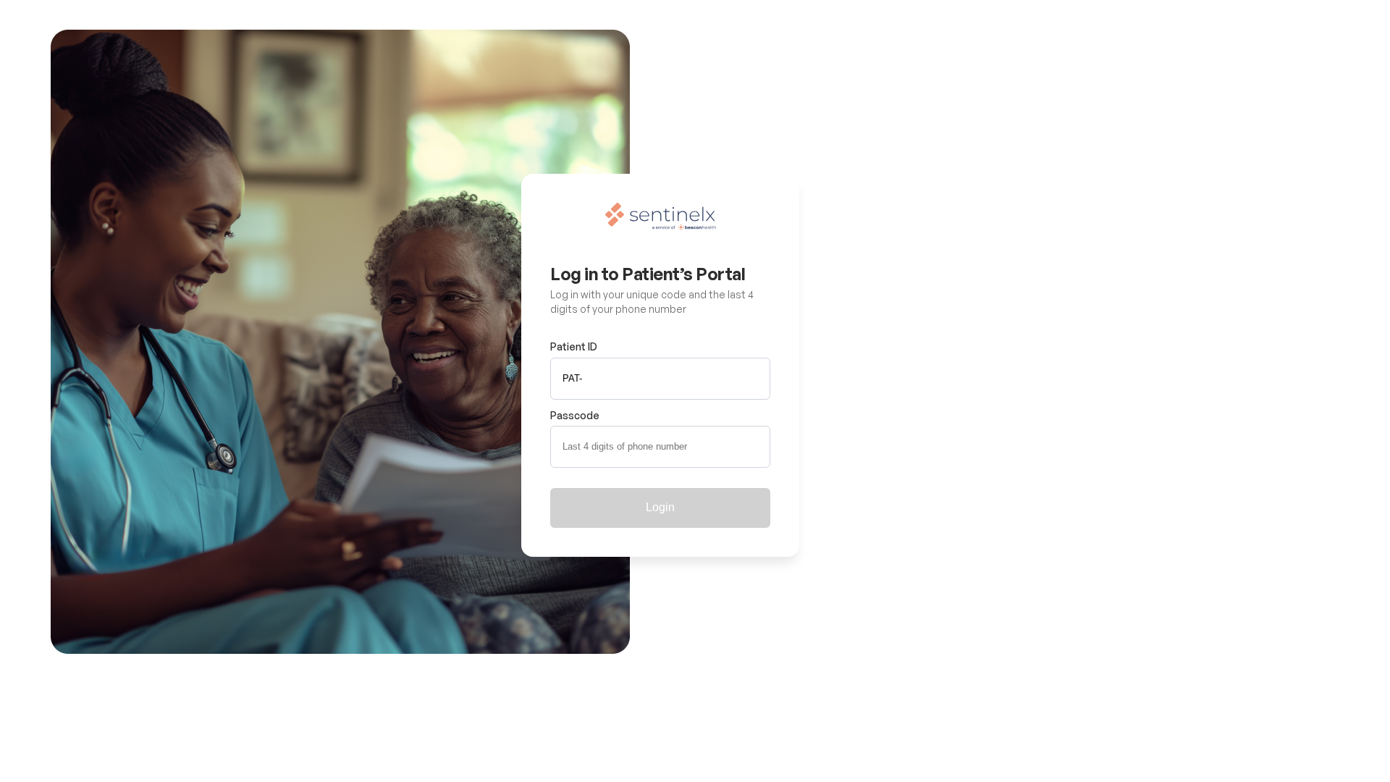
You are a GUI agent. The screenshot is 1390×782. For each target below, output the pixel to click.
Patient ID (573, 346)
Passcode (574, 415)
